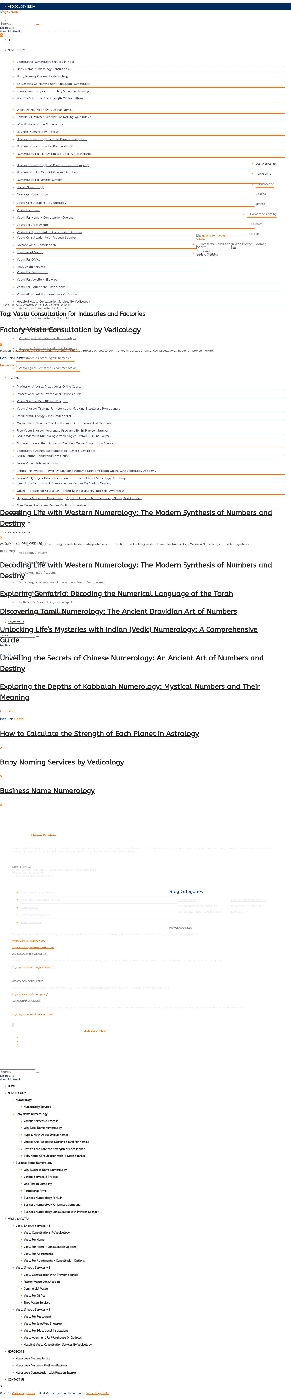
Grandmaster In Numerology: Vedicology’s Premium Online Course (63, 436)
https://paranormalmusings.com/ (32, 1014)
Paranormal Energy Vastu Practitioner (44, 416)
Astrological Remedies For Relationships (47, 338)
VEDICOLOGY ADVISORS (25, 13)
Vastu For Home (28, 210)
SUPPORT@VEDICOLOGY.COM (60, 31)
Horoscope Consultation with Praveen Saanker (46, 1372)
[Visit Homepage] (138, 15)
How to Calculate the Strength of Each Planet (54, 1149)
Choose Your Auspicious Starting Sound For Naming (53, 91)
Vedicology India (23, 1393)
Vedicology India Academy (37, 572)
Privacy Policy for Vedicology (35, 1041)
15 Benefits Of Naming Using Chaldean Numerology (53, 84)
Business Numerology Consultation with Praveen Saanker (61, 1212)
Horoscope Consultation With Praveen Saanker (233, 244)
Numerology (8, 365)
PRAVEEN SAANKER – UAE (26, 21)
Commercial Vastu (30, 252)
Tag (12, 304)
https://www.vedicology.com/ (30, 994)
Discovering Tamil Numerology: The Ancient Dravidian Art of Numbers (118, 611)
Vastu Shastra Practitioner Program (42, 401)
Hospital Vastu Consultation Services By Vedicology (53, 301)
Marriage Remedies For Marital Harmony (48, 348)
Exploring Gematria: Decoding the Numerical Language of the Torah (116, 593)
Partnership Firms (35, 1191)
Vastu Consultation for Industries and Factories (42, 304)
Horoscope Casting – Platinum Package (262, 224)
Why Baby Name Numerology (43, 1128)
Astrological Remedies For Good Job (44, 318)
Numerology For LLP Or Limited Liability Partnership (54, 154)
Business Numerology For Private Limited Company (53, 165)
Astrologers (187, 900)
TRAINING (14, 377)
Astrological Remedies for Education (45, 308)
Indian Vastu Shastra (246, 906)
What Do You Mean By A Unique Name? (45, 110)
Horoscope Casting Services (38, 892)
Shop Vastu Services (31, 267)
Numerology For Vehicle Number (39, 180)
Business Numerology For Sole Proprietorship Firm (52, 139)
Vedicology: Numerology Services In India (45, 62)
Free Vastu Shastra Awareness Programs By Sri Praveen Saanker (63, 430)
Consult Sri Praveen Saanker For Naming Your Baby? (54, 117)
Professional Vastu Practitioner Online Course (50, 386)
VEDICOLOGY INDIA (21, 6)
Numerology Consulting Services (41, 899)
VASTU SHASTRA (266, 163)
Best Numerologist (209, 911)
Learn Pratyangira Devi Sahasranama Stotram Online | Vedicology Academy (71, 478)
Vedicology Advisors (33, 553)
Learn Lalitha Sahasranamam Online (43, 456)
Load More (7, 711)
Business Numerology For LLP (43, 1198)
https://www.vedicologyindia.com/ (33, 967)
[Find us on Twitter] (1, 35)
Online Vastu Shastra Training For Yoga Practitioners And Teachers (64, 423)
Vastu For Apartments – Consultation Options (49, 232)
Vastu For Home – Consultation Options (45, 217)
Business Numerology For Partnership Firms (47, 146)
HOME (11, 40)
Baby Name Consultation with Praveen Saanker (54, 1156)
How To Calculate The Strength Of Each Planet (51, 98)
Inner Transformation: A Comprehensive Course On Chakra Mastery (64, 483)
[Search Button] (37, 24)
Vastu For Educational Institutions (41, 287)
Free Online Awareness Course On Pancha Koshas (51, 505)
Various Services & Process (41, 1121)
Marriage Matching (32, 922)
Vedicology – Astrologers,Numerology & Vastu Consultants (61, 582)
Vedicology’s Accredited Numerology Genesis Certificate (56, 451)
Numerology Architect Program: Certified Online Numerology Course (65, 443)
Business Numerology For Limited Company (52, 1204)
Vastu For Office (28, 259)
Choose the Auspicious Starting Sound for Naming (56, 1142)
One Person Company (38, 1184)
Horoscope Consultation (248, 900)
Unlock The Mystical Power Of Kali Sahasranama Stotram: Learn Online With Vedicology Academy (86, 471)
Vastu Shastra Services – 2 (33, 1267)
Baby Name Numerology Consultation (44, 69)
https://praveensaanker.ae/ (28, 940)
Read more (8, 551)
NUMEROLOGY (16, 50)
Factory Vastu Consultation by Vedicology (70, 330)
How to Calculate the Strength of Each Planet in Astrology (99, 733)
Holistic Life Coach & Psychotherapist (45, 602)
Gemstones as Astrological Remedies (45, 358)
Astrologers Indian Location (198, 906)
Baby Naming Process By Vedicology (42, 76)
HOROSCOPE (263, 173)
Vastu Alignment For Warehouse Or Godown (48, 294)
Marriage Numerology (32, 194)
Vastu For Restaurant (32, 272)
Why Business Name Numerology (40, 124)
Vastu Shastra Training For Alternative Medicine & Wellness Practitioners (68, 408)
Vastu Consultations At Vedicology (41, 203)
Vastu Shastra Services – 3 (33, 1309)
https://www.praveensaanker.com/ (33, 947)
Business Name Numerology (47, 791)
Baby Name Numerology (31, 1114)
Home (6, 304)
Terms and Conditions (31, 1038)
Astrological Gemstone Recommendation (48, 368)
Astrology (185, 911)
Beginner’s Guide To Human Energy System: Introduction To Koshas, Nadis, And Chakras (79, 498)
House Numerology (30, 187)
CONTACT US (16, 622)
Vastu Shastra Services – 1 (33, 1226)
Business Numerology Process (37, 132)
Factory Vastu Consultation (36, 245)
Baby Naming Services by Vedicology (62, 762)
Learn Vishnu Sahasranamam (37, 463)
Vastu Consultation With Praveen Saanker (46, 237)
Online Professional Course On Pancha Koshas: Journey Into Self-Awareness (70, 491)
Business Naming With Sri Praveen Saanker (47, 172)
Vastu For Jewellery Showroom (38, 279)
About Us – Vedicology (32, 1045)
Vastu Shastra (29, 907)
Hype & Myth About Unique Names (46, 1135)
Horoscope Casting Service (265, 194)
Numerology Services (37, 1107)
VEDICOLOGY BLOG (19, 532)
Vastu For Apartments (32, 225)
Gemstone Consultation (36, 914)
